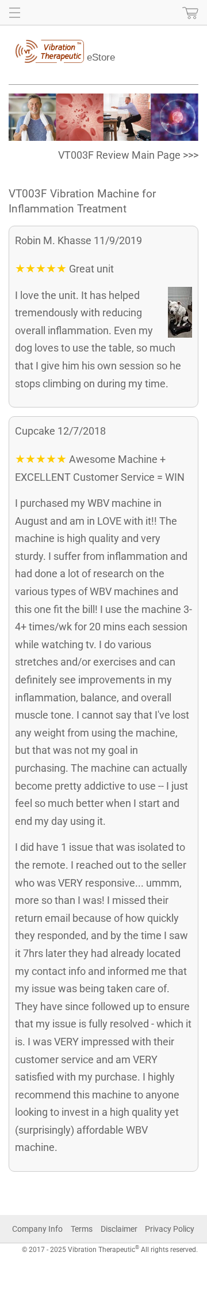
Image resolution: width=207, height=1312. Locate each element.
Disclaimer (119, 1228)
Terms (82, 1228)
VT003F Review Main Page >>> (128, 155)
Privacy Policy (169, 1228)
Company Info (37, 1228)
